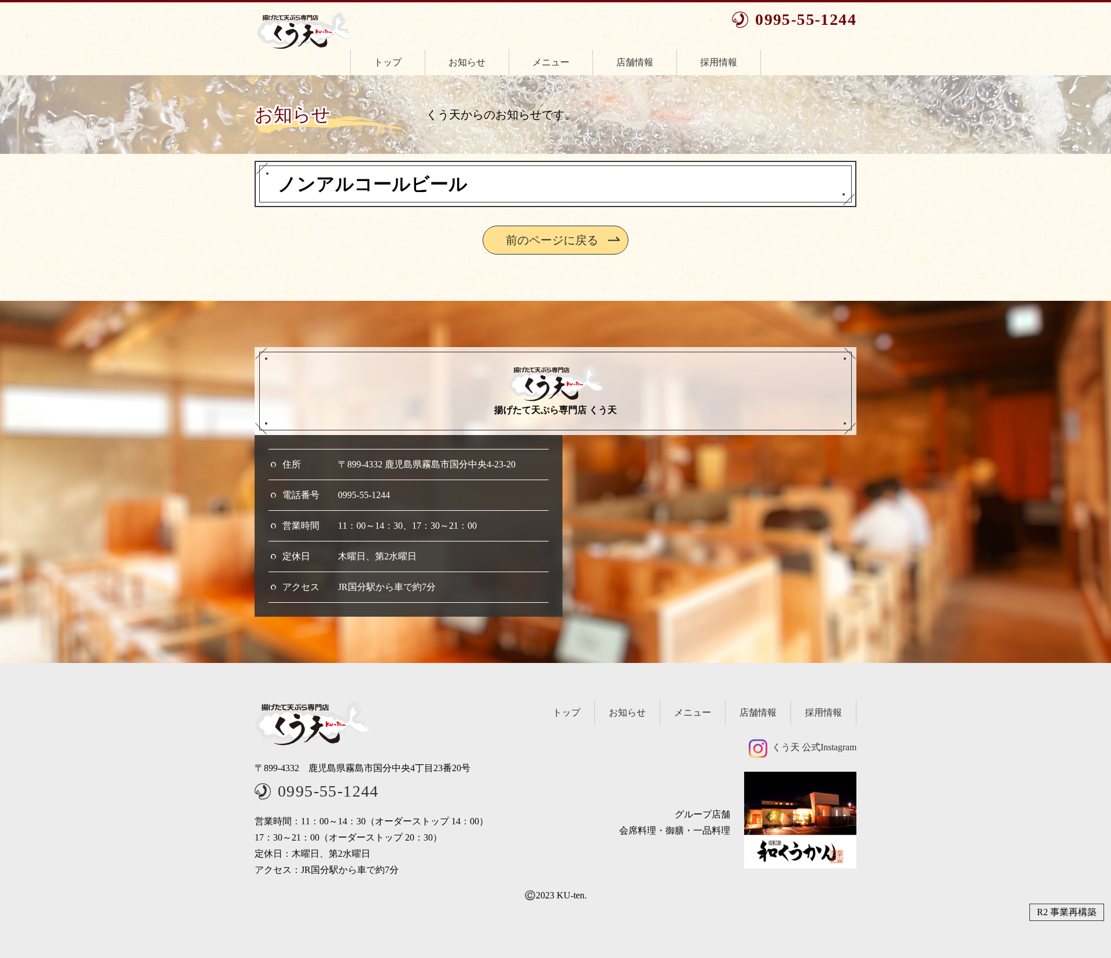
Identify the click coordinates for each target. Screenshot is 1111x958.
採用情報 (718, 62)
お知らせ (466, 62)
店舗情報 (634, 62)
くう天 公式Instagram (814, 747)
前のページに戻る (552, 240)
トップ (388, 62)
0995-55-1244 (805, 20)
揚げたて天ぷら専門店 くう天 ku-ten (304, 31)
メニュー (550, 62)
